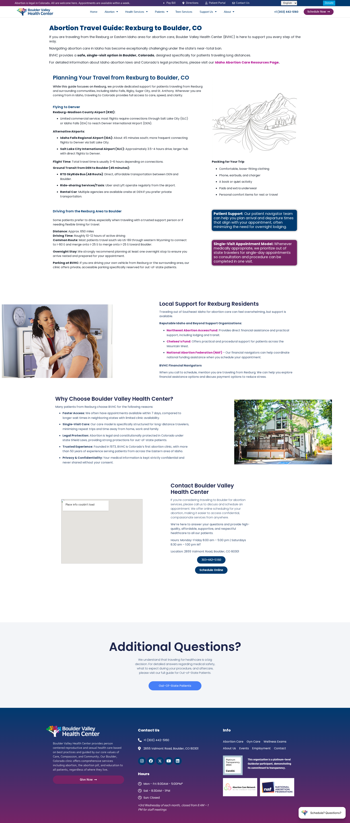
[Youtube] (169, 761)
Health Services (134, 11)
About (227, 11)
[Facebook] (151, 761)
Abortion (109, 11)
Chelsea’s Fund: (179, 341)
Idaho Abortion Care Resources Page (247, 62)
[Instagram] (142, 761)
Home (93, 11)
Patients (160, 11)
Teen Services (183, 11)
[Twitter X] (160, 761)
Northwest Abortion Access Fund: (192, 330)
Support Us (206, 11)
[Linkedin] (178, 761)
